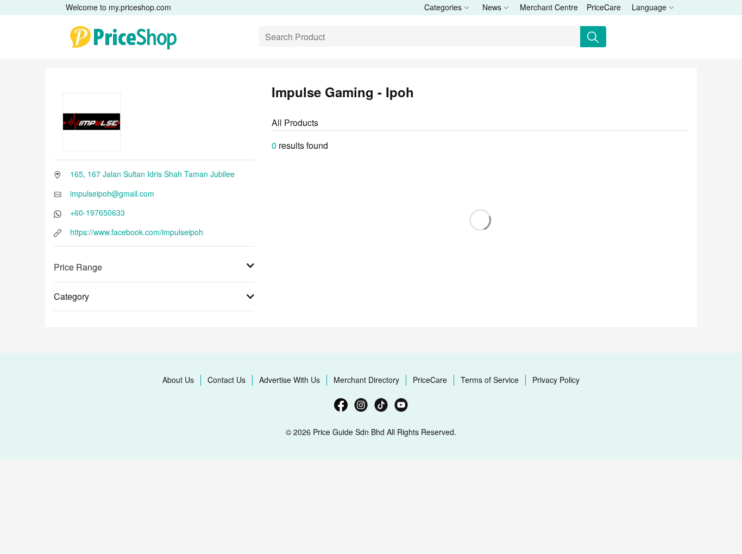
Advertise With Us (289, 379)
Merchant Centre (549, 7)
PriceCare (604, 7)
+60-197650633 (97, 212)
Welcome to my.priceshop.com (118, 7)
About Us (178, 379)
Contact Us (226, 379)
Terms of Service (490, 379)
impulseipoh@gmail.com (112, 193)
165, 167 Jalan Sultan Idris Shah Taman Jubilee (152, 174)
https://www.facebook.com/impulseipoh (136, 232)
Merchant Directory (366, 379)
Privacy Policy (556, 379)
